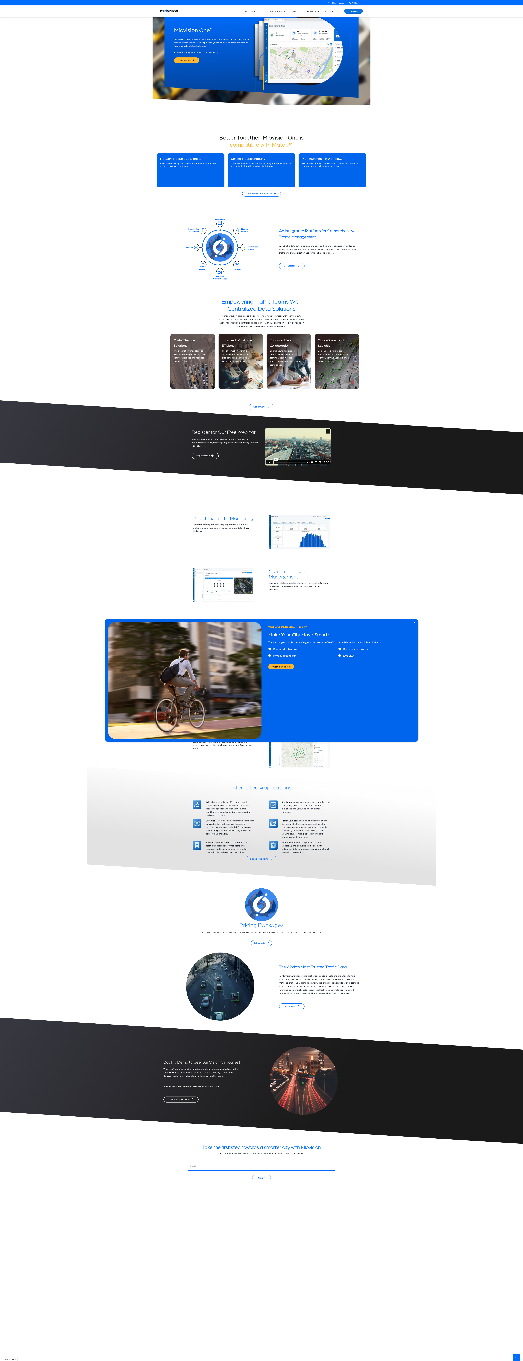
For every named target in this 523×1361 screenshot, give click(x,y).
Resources (311, 11)
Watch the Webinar (281, 666)
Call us (355, 2)
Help (334, 3)
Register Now (203, 455)
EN (516, 1357)
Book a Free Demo (259, 858)
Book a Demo (353, 11)
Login (341, 3)
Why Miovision (276, 11)
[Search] (328, 2)
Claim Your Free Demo (179, 1099)
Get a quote (259, 942)
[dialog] (9, 1359)
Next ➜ (261, 1177)
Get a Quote (259, 406)
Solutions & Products (252, 11)
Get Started (290, 265)
